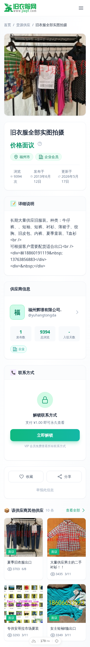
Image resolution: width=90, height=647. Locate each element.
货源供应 (23, 24)
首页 (7, 24)
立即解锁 (45, 435)
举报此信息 (45, 489)
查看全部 (73, 510)
